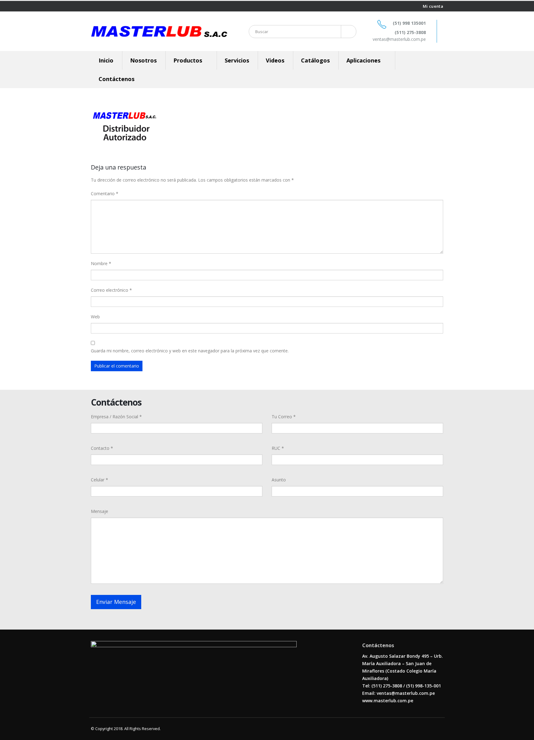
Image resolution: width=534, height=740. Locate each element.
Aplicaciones (363, 60)
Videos (275, 60)
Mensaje (99, 511)
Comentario (104, 193)
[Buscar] (347, 31)
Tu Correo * (284, 416)
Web (95, 317)
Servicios (237, 60)
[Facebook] (93, 6)
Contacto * (102, 448)
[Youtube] (101, 6)
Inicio (106, 60)
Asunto (279, 480)
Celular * (99, 480)
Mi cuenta (433, 6)
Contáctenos (116, 79)
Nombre (101, 263)
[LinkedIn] (108, 6)
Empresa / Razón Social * (116, 416)
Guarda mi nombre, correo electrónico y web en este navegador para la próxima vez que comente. (190, 351)
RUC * (278, 448)
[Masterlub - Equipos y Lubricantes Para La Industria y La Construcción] (159, 31)
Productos (187, 60)
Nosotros (143, 60)
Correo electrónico (111, 290)
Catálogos (315, 60)
